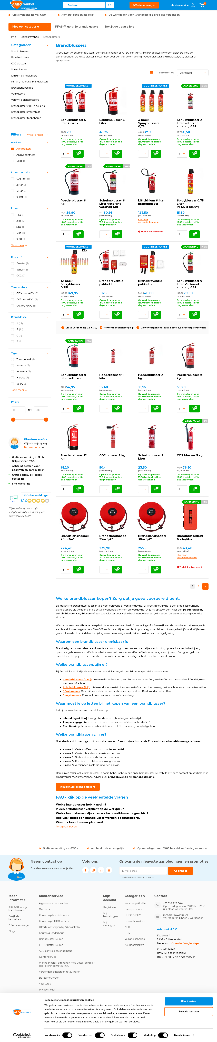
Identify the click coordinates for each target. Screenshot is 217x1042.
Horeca (22, 377)
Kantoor (23, 365)
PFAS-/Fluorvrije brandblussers (76, 26)
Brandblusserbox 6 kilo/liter (190, 537)
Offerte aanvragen (144, 5)
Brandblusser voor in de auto (28, 105)
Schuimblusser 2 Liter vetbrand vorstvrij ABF (189, 123)
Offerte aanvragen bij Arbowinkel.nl (59, 927)
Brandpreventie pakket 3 (150, 282)
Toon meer (17, 245)
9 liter (21, 196)
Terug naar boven (66, 826)
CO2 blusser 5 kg (190, 455)
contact (37, 447)
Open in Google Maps (185, 943)
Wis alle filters (35, 134)
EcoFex (20, 160)
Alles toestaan (188, 1001)
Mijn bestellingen (110, 915)
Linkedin (101, 870)
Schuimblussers (20, 51)
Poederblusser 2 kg (150, 376)
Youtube (109, 870)
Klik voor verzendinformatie (148, 220)
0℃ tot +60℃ (26, 305)
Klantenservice (47, 956)
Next (205, 586)
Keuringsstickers (134, 944)
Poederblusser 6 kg (73, 202)
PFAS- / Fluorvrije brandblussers (29, 81)
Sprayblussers (19, 69)
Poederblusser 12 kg (74, 457)
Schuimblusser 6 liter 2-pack (73, 121)
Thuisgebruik (25, 359)
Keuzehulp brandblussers (77, 786)
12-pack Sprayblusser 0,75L (70, 284)
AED (127, 927)
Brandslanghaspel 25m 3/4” (113, 537)
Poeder (22, 263)
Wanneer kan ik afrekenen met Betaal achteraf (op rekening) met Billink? (66, 964)
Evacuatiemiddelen (136, 921)
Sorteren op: (167, 72)
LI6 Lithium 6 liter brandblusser (151, 202)
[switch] (100, 1035)
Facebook (85, 870)
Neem (28, 447)
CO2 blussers (18, 63)
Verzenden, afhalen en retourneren (59, 971)
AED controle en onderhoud (55, 950)
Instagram (93, 870)
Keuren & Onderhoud (51, 933)
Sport (21, 383)
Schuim (22, 269)
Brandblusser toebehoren (26, 118)
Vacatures (45, 983)
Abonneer (180, 870)
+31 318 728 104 (173, 903)
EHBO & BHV (133, 915)
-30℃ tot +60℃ (27, 293)
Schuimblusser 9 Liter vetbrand (73, 376)
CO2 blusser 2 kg (112, 455)
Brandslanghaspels (22, 87)
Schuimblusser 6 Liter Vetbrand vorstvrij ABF (112, 204)
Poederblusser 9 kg (189, 376)
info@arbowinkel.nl (175, 915)
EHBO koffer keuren (51, 944)
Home (12, 36)
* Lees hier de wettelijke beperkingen (136, 877)
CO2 (20, 275)
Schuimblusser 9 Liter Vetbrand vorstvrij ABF (189, 284)
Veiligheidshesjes (135, 939)
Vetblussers (18, 93)
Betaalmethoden (49, 977)
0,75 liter (23, 178)
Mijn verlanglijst (109, 924)
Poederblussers (20, 57)
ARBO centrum (25, 154)
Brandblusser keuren (51, 939)
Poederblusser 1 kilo (111, 376)
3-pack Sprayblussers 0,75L (149, 123)
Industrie (23, 371)
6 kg (20, 232)
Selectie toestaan (189, 1011)
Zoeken (110, 5)
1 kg (20, 214)
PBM (128, 933)
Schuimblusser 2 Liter (150, 457)
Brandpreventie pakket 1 (111, 282)
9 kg (20, 238)
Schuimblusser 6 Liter (112, 121)
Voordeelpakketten (136, 903)
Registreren (110, 907)
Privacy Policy (47, 989)
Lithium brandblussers (24, 75)
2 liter (21, 184)
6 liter (21, 190)
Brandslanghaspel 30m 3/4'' (152, 537)
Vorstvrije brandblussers (25, 99)
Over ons (44, 909)
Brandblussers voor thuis (25, 111)
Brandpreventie (30, 36)
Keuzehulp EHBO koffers (54, 921)
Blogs (11, 931)
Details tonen (182, 1035)
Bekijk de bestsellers (119, 26)
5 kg (20, 226)
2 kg (20, 220)
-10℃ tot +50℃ (27, 299)
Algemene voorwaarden (53, 903)
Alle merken (23, 148)
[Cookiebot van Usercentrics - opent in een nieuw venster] (22, 1035)
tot (28, 409)
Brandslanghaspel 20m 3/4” (75, 537)
